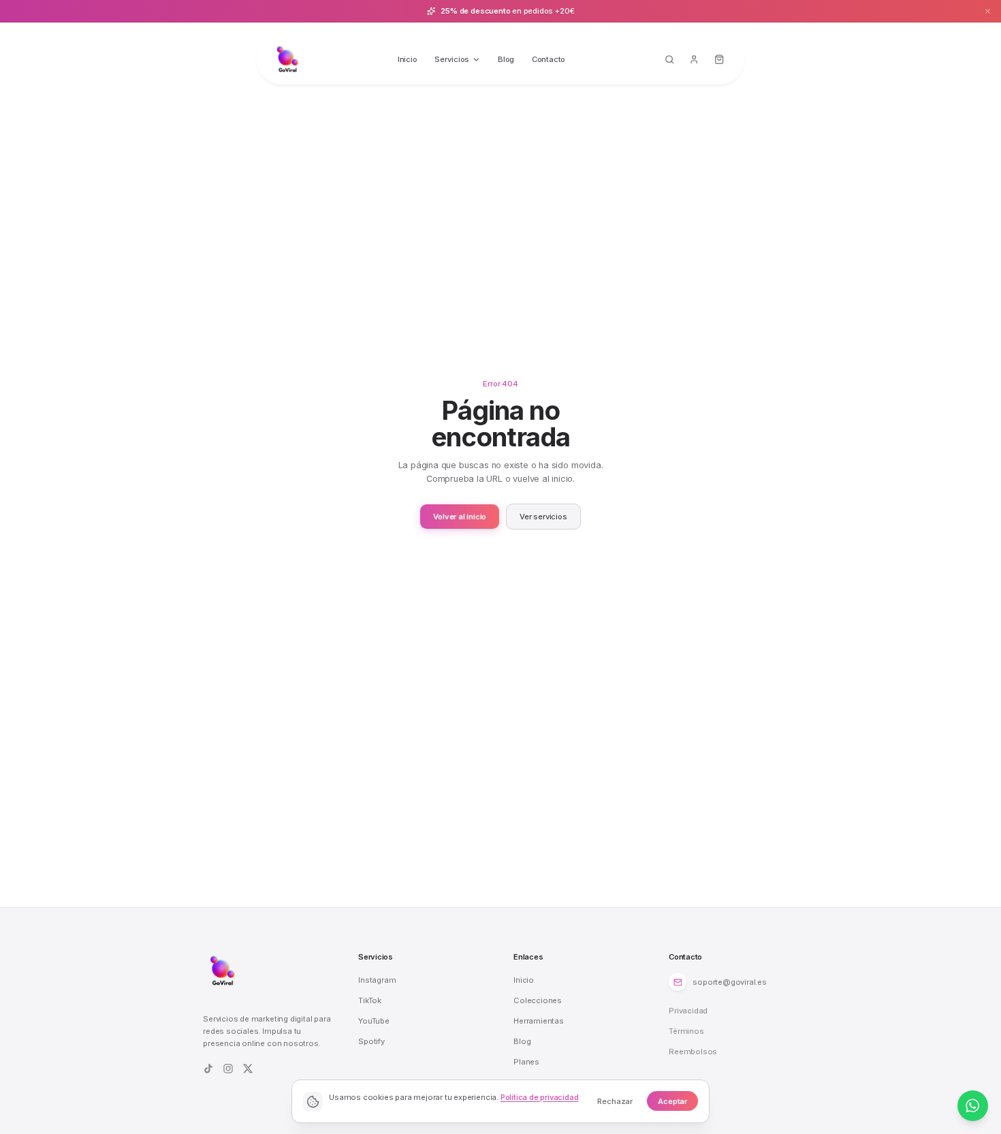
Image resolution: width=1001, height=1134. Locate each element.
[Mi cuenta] (694, 60)
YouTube (374, 1021)
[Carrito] (719, 60)
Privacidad (688, 1010)
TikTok (369, 1000)
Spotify (371, 1041)
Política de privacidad (539, 1097)
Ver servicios (543, 516)
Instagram (377, 980)
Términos (686, 1031)
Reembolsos (693, 1051)
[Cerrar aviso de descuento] (988, 10)
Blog (506, 59)
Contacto (548, 59)
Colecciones (537, 1000)
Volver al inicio (459, 516)
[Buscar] (669, 60)
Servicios (451, 59)
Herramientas (538, 1021)
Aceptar (672, 1101)
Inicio (407, 59)
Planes (526, 1062)
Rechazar (615, 1101)
